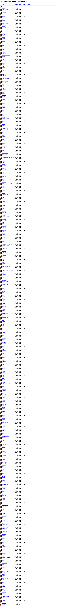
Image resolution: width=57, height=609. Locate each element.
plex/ (3, 375)
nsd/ (3, 320)
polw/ (3, 378)
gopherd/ (4, 187)
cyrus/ (3, 88)
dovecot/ (4, 121)
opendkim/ (4, 336)
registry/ (4, 441)
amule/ (3, 19)
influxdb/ (4, 219)
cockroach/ (4, 74)
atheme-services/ (5, 31)
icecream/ (4, 212)
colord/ (3, 77)
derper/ (3, 100)
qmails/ (3, 418)
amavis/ (3, 17)
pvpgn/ (3, 407)
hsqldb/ (3, 205)
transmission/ (5, 546)
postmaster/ (4, 390)
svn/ (3, 517)
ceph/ (3, 64)
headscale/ (4, 204)
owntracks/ (4, 358)
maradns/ (4, 263)
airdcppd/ (4, 12)
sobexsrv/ (4, 487)
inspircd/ (4, 220)
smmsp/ (3, 473)
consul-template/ (5, 78)
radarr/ (3, 423)
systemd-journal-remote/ (7, 525)
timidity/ (4, 536)
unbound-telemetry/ (6, 557)
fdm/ (3, 142)
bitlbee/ (4, 53)
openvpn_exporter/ (6, 347)
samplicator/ (4, 455)
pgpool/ (3, 371)
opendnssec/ (4, 339)
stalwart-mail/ (5, 505)
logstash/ (4, 256)
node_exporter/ (5, 317)
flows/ (3, 147)
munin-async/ (4, 292)
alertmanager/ (5, 13)
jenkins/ (4, 231)
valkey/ (3, 574)
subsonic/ (4, 514)
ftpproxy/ (4, 161)
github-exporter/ (5, 173)
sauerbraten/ (4, 462)
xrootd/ (3, 594)
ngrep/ (3, 311)
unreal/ (3, 561)
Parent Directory (5, 6)
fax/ (3, 139)
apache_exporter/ (5, 23)
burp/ (3, 59)
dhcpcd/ (3, 103)
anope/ (3, 20)
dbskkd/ (3, 93)
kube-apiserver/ (5, 242)
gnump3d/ (4, 182)
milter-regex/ (5, 271)
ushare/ (3, 568)
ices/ (3, 213)
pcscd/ (3, 364)
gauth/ (3, 164)
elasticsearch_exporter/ (7, 129)
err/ (3, 133)
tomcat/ (3, 542)
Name (3, 4)
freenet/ (4, 155)
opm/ (3, 349)
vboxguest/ (4, 581)
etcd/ (3, 135)
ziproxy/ (4, 600)
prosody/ (4, 397)
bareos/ (3, 42)
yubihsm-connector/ (6, 596)
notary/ (3, 318)
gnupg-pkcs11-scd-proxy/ (7, 183)
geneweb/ (4, 168)
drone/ (3, 124)
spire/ (3, 496)
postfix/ (4, 382)
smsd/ (3, 474)
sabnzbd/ (4, 452)
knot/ (3, 241)
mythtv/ (3, 299)
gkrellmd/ (4, 176)
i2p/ (3, 208)
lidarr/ (3, 249)
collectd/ (4, 75)
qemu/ (3, 409)
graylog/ (4, 191)
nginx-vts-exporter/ (6, 307)
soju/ (3, 491)
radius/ (3, 426)
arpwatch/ (4, 27)
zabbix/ (3, 597)
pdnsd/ (3, 367)
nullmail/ (4, 325)
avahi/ (3, 37)
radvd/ (3, 427)
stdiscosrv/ (4, 506)
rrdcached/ (4, 444)
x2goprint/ (4, 592)
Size (24, 4)
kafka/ (3, 233)
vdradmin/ (4, 583)
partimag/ (4, 361)
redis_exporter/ (5, 436)
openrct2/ (4, 343)
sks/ (3, 470)
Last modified (18, 4)
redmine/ (4, 437)
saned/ (3, 459)
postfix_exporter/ (6, 383)
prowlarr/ (4, 398)
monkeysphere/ (5, 284)
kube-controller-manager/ (7, 244)
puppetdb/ (4, 404)
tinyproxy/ (4, 539)
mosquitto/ (4, 285)
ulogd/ (3, 556)
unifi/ (3, 560)
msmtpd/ (3, 289)
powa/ (3, 393)
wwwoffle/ (4, 590)
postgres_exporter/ (6, 387)
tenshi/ (3, 535)
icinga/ (3, 215)
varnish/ (4, 575)
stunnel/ (4, 513)
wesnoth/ (4, 589)
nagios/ (3, 300)
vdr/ (3, 582)
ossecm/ (3, 354)
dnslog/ (3, 115)
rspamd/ (3, 447)
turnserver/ (4, 553)
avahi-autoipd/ (5, 35)
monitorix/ (4, 282)
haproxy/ (4, 201)
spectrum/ (4, 495)
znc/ (3, 601)
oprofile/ (4, 350)
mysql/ (3, 296)
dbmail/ (3, 92)
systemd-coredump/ (6, 523)
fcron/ (3, 140)
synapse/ (4, 520)
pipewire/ (4, 372)
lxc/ (3, 259)
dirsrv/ (3, 106)
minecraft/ (4, 273)
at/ (2, 30)
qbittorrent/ (4, 408)
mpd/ (3, 288)
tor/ (3, 543)
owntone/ (4, 357)
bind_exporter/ (5, 48)
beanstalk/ (4, 44)
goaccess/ (4, 184)
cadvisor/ (4, 60)
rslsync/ (4, 445)
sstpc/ (3, 503)
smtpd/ (3, 476)
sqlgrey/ (4, 498)
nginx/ (3, 309)
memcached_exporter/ (6, 266)
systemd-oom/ (4, 528)
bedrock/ (4, 45)
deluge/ (3, 99)
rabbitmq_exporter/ (6, 422)
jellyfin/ (4, 230)
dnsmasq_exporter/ (6, 118)
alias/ (3, 15)
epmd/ (3, 132)
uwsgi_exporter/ (5, 571)
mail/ (3, 260)
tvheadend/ (4, 554)
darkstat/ (4, 89)
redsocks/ (4, 438)
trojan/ (3, 549)
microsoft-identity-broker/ (8, 270)
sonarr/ (3, 492)
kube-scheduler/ (5, 245)
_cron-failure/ (5, 9)
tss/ (3, 550)
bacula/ (3, 41)
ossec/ (3, 353)
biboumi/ (4, 46)
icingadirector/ (5, 216)
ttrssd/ (3, 552)
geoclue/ (4, 169)
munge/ (3, 291)
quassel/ (4, 419)
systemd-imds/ (5, 524)
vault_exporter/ (5, 578)
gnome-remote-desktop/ (6, 179)
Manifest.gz (4, 604)
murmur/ (3, 295)
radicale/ (4, 425)
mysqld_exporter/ (5, 298)
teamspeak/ (4, 532)
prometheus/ (4, 396)
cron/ (3, 85)
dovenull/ (4, 122)
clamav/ (3, 71)
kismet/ (3, 238)
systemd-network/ (5, 527)
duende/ (3, 125)
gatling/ (4, 162)
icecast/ (4, 211)
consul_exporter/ (5, 81)
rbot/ (3, 430)
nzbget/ (3, 329)
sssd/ (3, 502)
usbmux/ (3, 567)
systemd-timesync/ (6, 531)
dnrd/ (3, 110)
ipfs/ (3, 222)
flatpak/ (4, 146)
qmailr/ (3, 416)
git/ (3, 172)
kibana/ (3, 237)
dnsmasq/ (4, 117)
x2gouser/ (4, 593)
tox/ (3, 545)
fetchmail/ (4, 143)
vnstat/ (3, 586)
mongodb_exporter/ (6, 281)
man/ (3, 262)
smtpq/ (3, 477)
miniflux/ (4, 277)
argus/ (3, 26)
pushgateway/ (4, 405)
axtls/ (3, 38)
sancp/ (3, 456)
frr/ (3, 158)
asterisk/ (4, 28)
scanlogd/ (4, 463)
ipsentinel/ (4, 226)
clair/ (3, 70)
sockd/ (3, 488)
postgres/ (4, 386)
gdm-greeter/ (4, 165)
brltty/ (3, 57)
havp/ (3, 202)
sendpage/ (4, 467)
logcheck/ (4, 255)
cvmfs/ (3, 86)
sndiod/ (3, 481)
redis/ (3, 434)
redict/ (3, 433)
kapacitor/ (4, 234)
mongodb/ (4, 280)
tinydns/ (4, 538)
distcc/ (3, 107)
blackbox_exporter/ (6, 55)
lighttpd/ (4, 252)
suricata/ (4, 516)
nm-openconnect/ (5, 313)
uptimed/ (4, 565)
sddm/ (3, 466)
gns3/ (3, 180)
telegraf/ (4, 534)
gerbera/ (4, 171)
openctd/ (4, 335)
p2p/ (3, 360)
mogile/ (3, 278)
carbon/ (3, 63)
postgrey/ (4, 389)
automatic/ (4, 34)
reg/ (3, 440)
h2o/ (3, 198)
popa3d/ (3, 379)
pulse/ (3, 401)
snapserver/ (4, 480)
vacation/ (4, 572)
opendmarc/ (4, 338)
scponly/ (4, 465)
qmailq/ (3, 415)
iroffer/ (4, 227)
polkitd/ (4, 376)
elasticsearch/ (5, 128)
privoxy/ (4, 394)
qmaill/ (3, 412)
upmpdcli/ (4, 564)
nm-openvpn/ (4, 314)
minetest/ (4, 274)
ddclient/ (4, 95)
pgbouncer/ (4, 369)
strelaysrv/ (4, 510)
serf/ (3, 469)
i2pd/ (3, 209)
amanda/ (3, 16)
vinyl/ (3, 585)
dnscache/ (4, 111)
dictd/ (3, 104)
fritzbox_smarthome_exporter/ (8, 157)
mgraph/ (3, 269)
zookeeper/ (4, 603)
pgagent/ (4, 368)
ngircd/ (3, 310)
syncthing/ (4, 521)
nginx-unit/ (4, 306)
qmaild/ (3, 411)
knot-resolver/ (5, 240)
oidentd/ (4, 331)
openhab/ (4, 340)
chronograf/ (4, 67)
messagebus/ (4, 267)
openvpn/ (4, 346)
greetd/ (3, 193)
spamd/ (3, 494)
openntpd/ (4, 342)
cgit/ (3, 66)
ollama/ (3, 332)
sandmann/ (4, 458)
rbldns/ (3, 429)
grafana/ (4, 190)
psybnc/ (3, 400)
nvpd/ (3, 328)
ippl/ (3, 223)
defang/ (3, 96)
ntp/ (3, 324)
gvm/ (3, 197)
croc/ (3, 84)
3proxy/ (3, 8)
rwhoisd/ (4, 451)
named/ (3, 302)
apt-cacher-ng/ (5, 24)
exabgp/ (3, 136)
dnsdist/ (4, 114)
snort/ (3, 485)
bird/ (3, 49)
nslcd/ (3, 321)
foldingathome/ (5, 153)
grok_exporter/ (5, 194)
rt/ (2, 448)
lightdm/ (4, 251)
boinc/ (3, 56)
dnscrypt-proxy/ (5, 113)
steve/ (3, 509)
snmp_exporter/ (5, 484)
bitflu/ (3, 52)
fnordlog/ (4, 151)
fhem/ (3, 144)
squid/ (3, 499)
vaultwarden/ (4, 579)
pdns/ (3, 365)
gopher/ (3, 186)
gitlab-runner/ (5, 175)
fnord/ (3, 150)
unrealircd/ (4, 563)
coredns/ (4, 82)
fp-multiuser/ (5, 154)
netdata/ (4, 303)
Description (28, 4)
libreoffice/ (4, 248)
